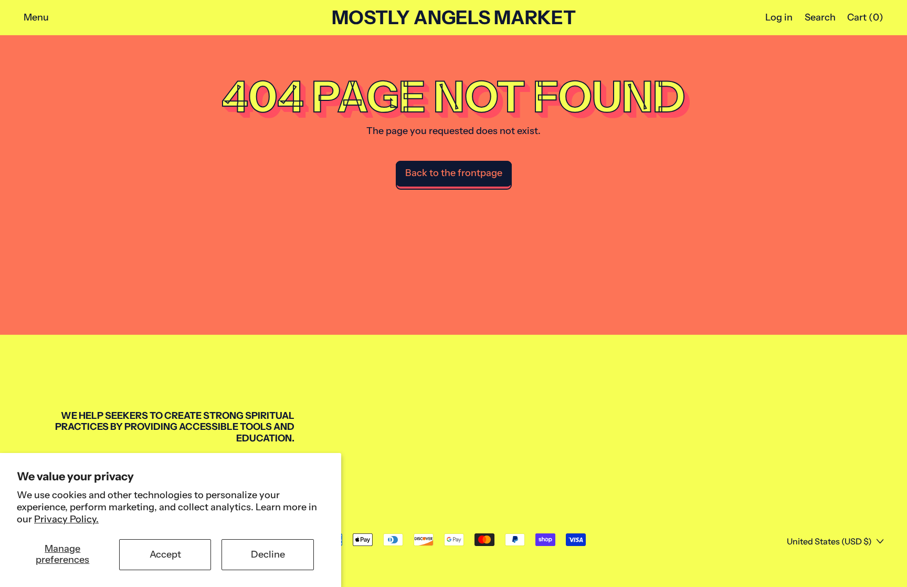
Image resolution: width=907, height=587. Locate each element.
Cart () (865, 20)
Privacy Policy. (66, 519)
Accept (165, 554)
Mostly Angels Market (454, 17)
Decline (268, 554)
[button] (819, 17)
